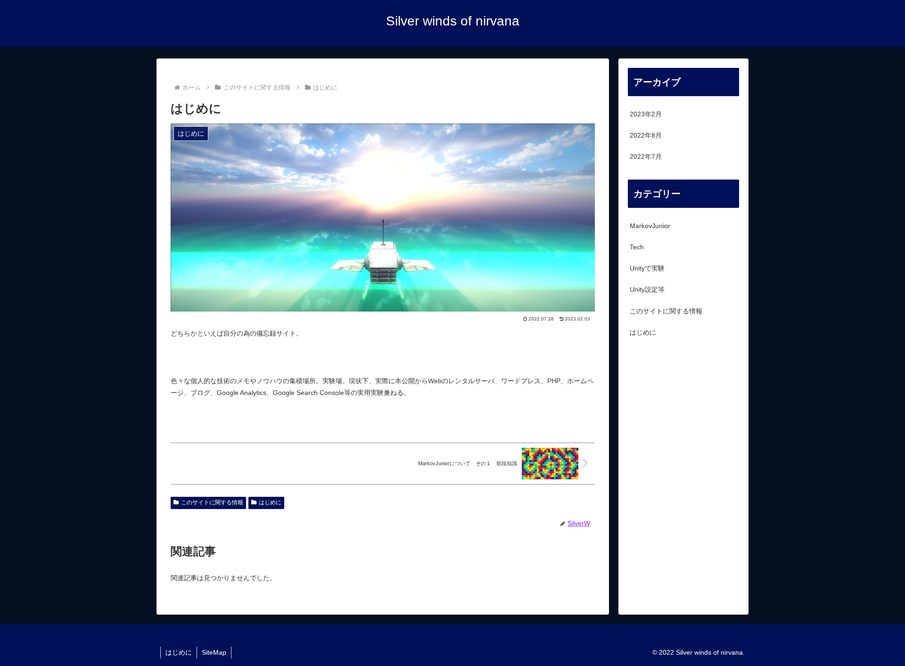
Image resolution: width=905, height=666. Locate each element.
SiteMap (214, 652)
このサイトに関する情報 (212, 502)
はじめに (270, 502)
